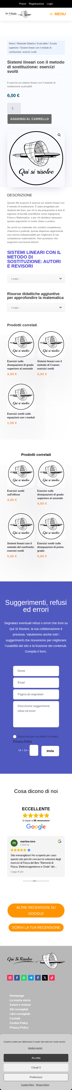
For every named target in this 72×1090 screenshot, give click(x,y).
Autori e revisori (20, 1004)
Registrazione (36, 3)
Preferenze (36, 1077)
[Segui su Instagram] (10, 978)
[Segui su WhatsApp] (24, 978)
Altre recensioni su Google (36, 910)
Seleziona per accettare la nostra (35, 739)
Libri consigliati (20, 1013)
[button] (59, 135)
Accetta (36, 1057)
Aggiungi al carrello (29, 119)
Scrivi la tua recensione (36, 927)
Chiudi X (36, 1067)
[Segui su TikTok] (52, 978)
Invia (50, 751)
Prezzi (22, 3)
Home (12, 43)
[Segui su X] (45, 978)
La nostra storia (20, 1000)
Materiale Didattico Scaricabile (32, 43)
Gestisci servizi (35, 1048)
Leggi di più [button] (17, 871)
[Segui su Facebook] (17, 978)
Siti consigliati (19, 1009)
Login (50, 3)
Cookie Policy (27, 1085)
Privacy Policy (42, 1085)
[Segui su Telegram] (31, 978)
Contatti (15, 1018)
